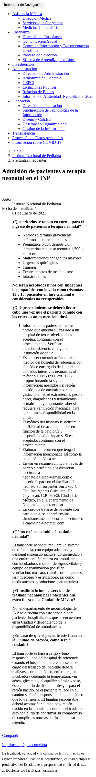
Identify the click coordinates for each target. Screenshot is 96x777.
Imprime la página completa (24, 745)
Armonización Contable (42, 78)
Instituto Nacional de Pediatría (36, 155)
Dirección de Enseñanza (42, 36)
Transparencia (23, 133)
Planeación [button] (21, 101)
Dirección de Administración (46, 73)
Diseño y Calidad (37, 119)
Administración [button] (24, 69)
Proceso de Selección (40, 55)
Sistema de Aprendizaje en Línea (49, 59)
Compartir (10, 735)
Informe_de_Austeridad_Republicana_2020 (58, 96)
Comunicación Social (40, 41)
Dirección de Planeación (42, 105)
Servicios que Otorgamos (43, 23)
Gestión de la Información (44, 128)
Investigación (23, 64)
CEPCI (28, 82)
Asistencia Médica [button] (27, 13)
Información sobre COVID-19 (36, 142)
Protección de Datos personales (37, 138)
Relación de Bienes (38, 92)
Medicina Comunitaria (41, 27)
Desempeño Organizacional (45, 124)
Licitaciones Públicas (40, 87)
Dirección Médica (37, 18)
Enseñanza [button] (21, 32)
